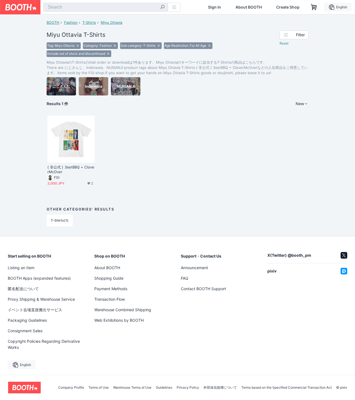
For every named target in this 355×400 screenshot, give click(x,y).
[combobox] (105, 7)
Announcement (194, 267)
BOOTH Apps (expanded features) (39, 278)
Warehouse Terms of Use (132, 387)
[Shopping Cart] (314, 7)
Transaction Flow (109, 299)
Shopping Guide (108, 278)
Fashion (71, 22)
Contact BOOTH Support (203, 288)
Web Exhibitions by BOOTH (119, 320)
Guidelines (164, 387)
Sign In (214, 7)
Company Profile (71, 387)
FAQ (184, 278)
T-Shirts (89, 22)
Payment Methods (110, 288)
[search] (162, 7)
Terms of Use (98, 387)
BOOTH (53, 22)
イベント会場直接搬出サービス (35, 309)
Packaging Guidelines (27, 320)
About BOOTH (248, 7)
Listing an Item (21, 267)
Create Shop (288, 7)
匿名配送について (23, 288)
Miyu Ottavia (111, 22)
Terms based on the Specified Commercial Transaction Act (286, 387)
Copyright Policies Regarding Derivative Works (44, 344)
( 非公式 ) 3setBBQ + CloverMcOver (70, 169)
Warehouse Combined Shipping (122, 309)
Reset (284, 43)
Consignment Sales (25, 330)
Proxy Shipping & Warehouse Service (41, 299)
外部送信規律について (220, 387)
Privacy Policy (188, 387)
